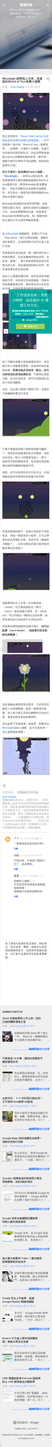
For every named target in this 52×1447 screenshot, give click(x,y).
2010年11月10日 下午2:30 (31, 856)
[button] (48, 79)
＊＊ (16, 838)
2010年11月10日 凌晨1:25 (31, 839)
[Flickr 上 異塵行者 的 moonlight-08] (22, 652)
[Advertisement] (26, 47)
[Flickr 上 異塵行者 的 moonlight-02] (19, 348)
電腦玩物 (26, 5)
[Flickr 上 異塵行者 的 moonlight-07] (26, 589)
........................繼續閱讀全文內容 (31, 1048)
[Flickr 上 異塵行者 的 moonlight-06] (26, 691)
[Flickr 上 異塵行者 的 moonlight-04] (26, 517)
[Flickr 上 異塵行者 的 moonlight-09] (26, 773)
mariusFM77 (32, 1429)
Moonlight (13, 233)
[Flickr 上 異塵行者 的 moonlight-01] (26, 129)
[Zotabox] (1, 1445)
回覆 (16, 848)
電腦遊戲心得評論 (27, 792)
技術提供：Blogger (28, 1422)
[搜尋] (48, 5)
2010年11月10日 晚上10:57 (31, 876)
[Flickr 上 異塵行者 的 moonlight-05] (26, 435)
